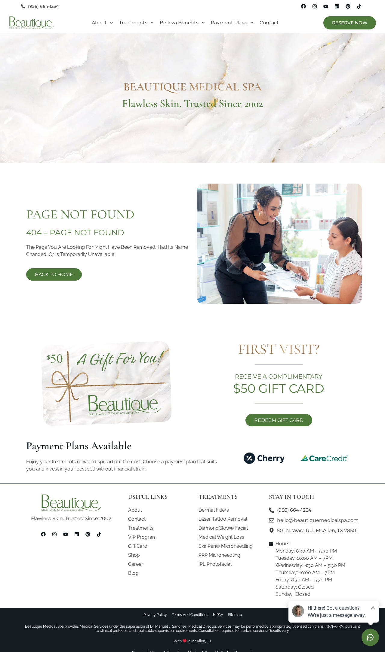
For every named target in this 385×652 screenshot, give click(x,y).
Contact (269, 23)
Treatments (133, 23)
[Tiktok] (359, 6)
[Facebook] (303, 6)
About (99, 23)
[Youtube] (326, 6)
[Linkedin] (337, 6)
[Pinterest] (348, 6)
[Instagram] (314, 6)
